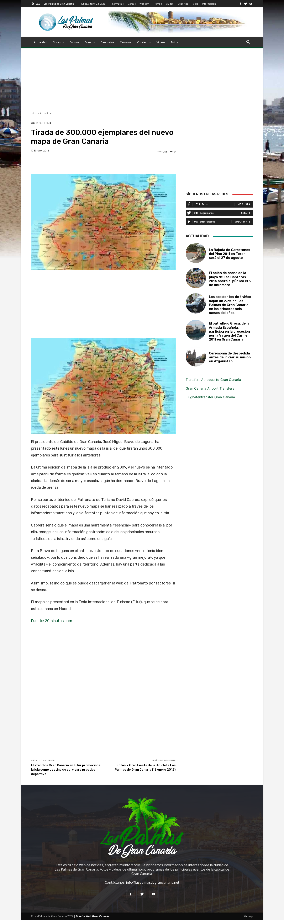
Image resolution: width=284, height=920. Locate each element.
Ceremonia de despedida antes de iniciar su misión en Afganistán (230, 357)
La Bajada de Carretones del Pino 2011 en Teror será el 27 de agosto (229, 254)
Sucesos (58, 42)
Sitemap (248, 916)
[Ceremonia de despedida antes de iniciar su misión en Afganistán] (196, 356)
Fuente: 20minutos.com (51, 621)
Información (209, 3)
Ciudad (170, 3)
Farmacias (117, 3)
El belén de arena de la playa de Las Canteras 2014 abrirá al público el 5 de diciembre (230, 279)
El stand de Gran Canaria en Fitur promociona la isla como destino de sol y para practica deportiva (65, 769)
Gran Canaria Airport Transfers (210, 388)
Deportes (183, 3)
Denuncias (107, 42)
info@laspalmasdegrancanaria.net (152, 882)
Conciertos (144, 42)
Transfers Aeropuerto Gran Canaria (213, 380)
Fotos (174, 42)
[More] (165, 164)
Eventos (90, 42)
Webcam (144, 3)
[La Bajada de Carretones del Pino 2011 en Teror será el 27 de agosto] (196, 253)
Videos (161, 42)
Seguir (245, 212)
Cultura (74, 42)
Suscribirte (242, 221)
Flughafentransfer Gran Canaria (210, 397)
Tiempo (157, 3)
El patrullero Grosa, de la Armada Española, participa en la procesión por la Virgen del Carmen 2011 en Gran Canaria (229, 331)
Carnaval (125, 42)
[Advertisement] (142, 82)
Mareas (131, 3)
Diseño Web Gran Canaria (93, 916)
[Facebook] (240, 3)
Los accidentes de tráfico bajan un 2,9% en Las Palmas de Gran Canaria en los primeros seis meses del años (230, 305)
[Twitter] (245, 3)
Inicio (34, 113)
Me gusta (243, 204)
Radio (195, 3)
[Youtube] (250, 3)
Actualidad (40, 42)
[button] (248, 42)
